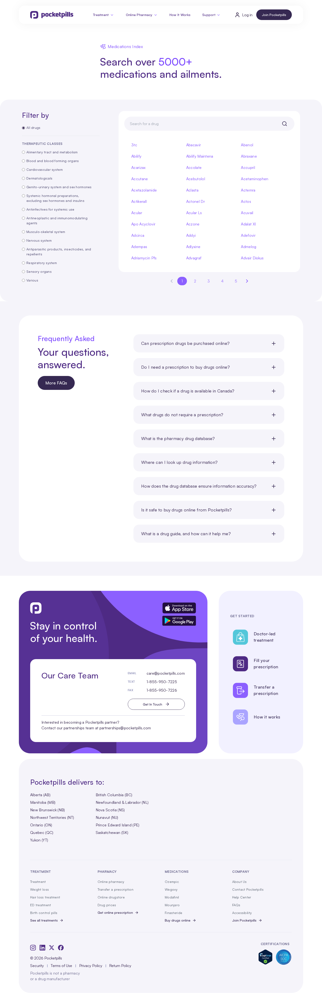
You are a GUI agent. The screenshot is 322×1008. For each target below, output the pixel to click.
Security (37, 965)
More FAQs (56, 382)
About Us (239, 882)
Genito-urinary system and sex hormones (59, 187)
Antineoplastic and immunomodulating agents (56, 220)
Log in (247, 14)
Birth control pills (43, 913)
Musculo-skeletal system (45, 232)
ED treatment (40, 905)
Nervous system (39, 240)
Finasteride (173, 913)
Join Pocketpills (274, 15)
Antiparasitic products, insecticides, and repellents (58, 251)
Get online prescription (115, 912)
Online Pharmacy (139, 15)
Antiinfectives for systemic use (50, 209)
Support (208, 15)
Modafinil (172, 897)
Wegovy (171, 889)
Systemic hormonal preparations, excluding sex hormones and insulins (55, 198)
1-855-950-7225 (162, 681)
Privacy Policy (90, 965)
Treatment (101, 15)
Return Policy (120, 965)
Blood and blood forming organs (52, 161)
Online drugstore (111, 897)
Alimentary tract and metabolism (52, 152)
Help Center (241, 897)
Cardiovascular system (44, 169)
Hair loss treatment (45, 897)
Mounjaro (172, 905)
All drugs (33, 128)
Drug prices (107, 905)
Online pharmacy (111, 882)
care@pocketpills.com (166, 673)
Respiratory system (41, 263)
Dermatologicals (39, 178)
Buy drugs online (177, 920)
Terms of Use (61, 965)
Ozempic (172, 882)
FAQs (236, 905)
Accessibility (242, 913)
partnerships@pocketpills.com (125, 728)
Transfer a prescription (115, 889)
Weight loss (39, 889)
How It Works (179, 15)
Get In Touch (152, 704)
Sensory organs (39, 271)
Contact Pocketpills (248, 889)
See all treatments (44, 920)
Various (32, 280)
